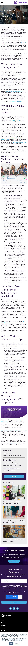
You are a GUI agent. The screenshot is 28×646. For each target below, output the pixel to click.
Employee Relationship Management (12, 465)
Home (3, 620)
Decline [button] (16, 643)
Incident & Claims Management (11, 468)
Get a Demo (14, 476)
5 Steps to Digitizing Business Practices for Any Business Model (14, 540)
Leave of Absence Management (11, 463)
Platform (3, 623)
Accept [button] (11, 643)
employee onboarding (16, 101)
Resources (4, 628)
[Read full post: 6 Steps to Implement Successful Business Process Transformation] (14, 512)
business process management (14, 91)
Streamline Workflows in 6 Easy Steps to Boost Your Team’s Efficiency (13, 502)
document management (19, 142)
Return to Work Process (9, 470)
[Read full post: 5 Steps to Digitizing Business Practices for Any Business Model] (14, 531)
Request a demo (13, 443)
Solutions (3, 625)
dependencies (18, 206)
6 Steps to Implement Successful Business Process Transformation (14, 521)
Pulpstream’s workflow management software (14, 430)
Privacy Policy (14, 592)
